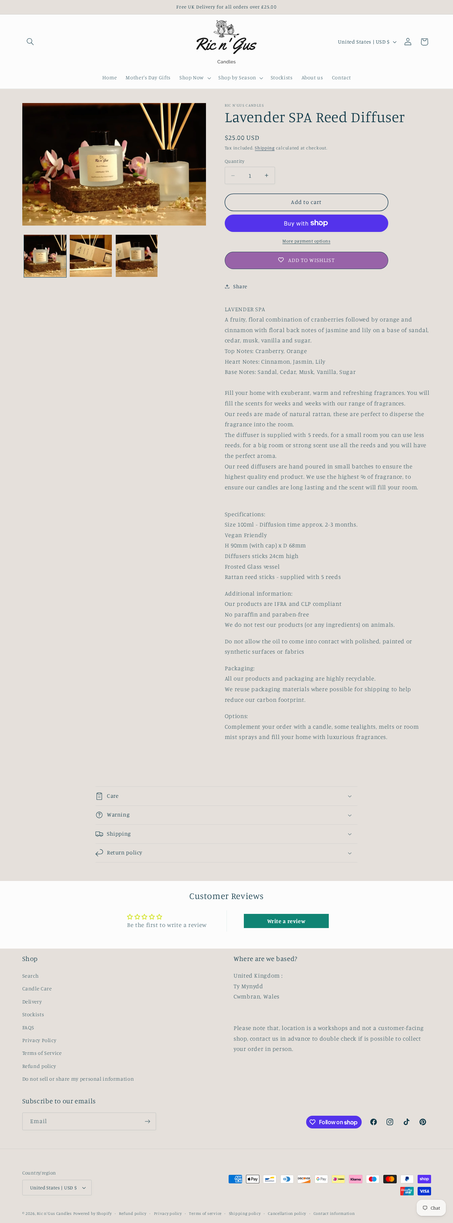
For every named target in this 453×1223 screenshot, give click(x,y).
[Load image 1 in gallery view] (45, 256)
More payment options (306, 240)
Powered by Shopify (92, 1213)
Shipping (265, 147)
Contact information (334, 1213)
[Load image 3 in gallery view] (137, 256)
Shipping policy (245, 1213)
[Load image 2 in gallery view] (91, 256)
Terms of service (205, 1213)
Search (30, 976)
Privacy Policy (39, 1040)
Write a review (286, 921)
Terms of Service (42, 1053)
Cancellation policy (287, 1213)
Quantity (234, 161)
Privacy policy (168, 1213)
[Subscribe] (147, 1121)
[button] (30, 42)
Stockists (33, 1014)
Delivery (32, 1002)
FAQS (28, 1027)
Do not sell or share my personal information (78, 1079)
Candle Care (37, 988)
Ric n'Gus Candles (54, 1213)
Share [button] (240, 286)
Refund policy (39, 1066)
